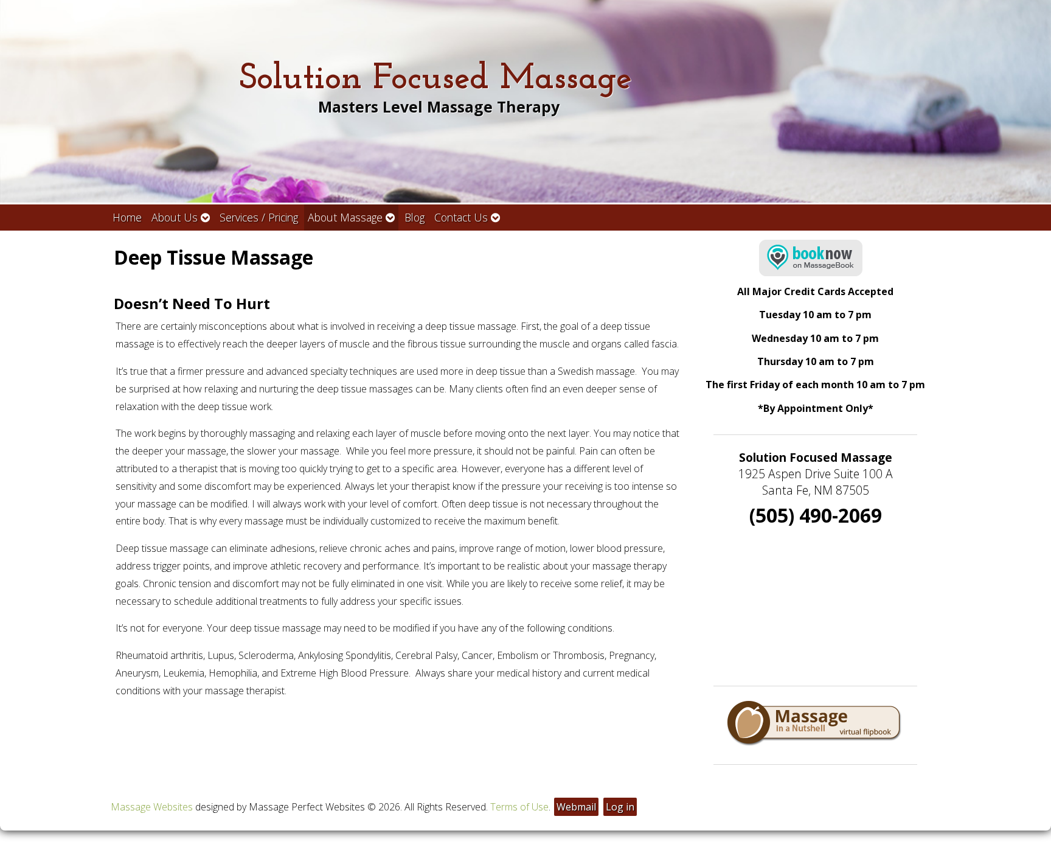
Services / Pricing (259, 217)
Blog (414, 217)
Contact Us (461, 217)
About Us (174, 217)
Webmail (576, 806)
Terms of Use (519, 806)
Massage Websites (152, 806)
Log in (620, 806)
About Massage (345, 217)
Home (127, 217)
